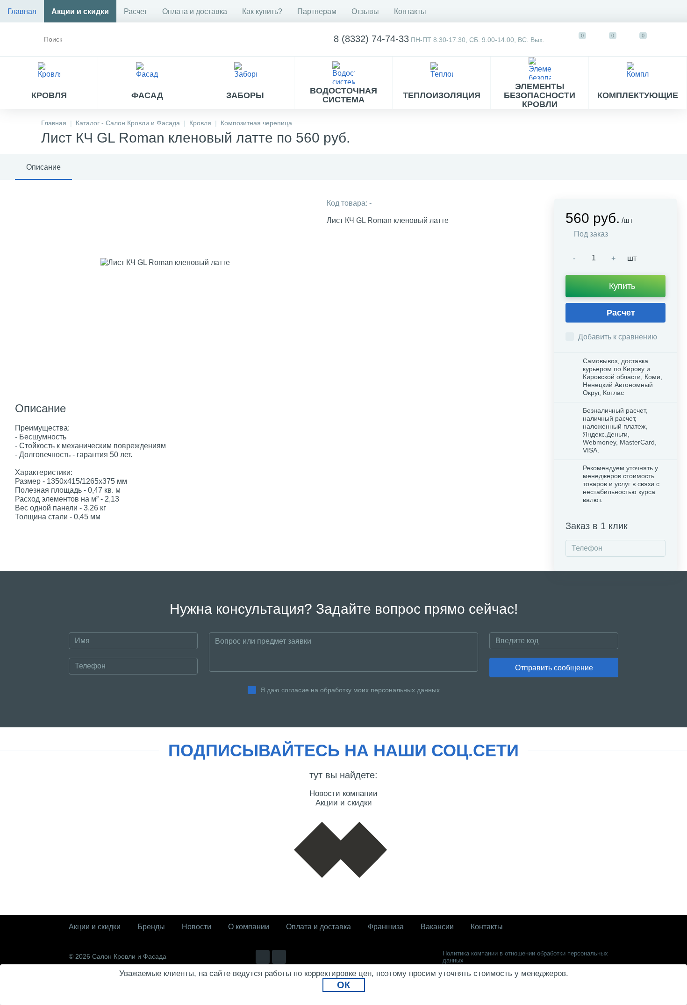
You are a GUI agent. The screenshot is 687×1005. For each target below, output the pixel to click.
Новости (196, 927)
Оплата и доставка (194, 11)
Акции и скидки (80, 11)
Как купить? (262, 11)
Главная (21, 11)
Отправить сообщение (554, 668)
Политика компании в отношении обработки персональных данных (525, 957)
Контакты (410, 11)
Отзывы (365, 11)
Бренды (151, 927)
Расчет (135, 11)
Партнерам (316, 11)
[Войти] (671, 39)
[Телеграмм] (279, 957)
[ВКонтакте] (263, 957)
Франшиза (386, 927)
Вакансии (437, 927)
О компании (248, 927)
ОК (343, 985)
